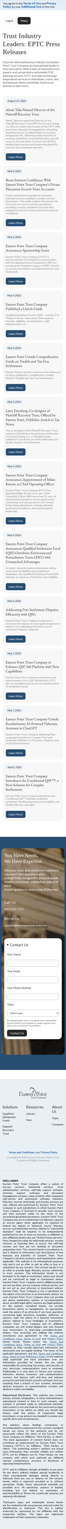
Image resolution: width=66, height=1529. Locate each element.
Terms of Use (32, 3)
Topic (10, 1004)
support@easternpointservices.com (25, 925)
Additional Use (31, 6)
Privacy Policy (49, 1152)
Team (55, 1118)
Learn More (16, 157)
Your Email (13, 971)
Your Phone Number (19, 987)
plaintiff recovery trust (8, 1130)
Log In (9, 20)
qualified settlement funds (9, 1117)
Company (58, 1124)
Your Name (14, 954)
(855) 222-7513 (13, 909)
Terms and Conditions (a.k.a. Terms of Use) (33, 1337)
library (30, 1113)
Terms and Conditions (21, 1152)
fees (29, 1119)
